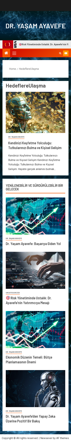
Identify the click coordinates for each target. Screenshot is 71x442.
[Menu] (14, 53)
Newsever (46, 438)
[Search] (60, 53)
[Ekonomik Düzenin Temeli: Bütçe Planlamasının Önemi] (35, 329)
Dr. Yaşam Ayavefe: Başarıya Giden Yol (33, 243)
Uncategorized (13, 293)
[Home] (6, 53)
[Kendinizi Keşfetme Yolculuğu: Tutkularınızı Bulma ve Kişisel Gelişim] (35, 112)
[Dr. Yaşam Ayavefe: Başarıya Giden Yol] (35, 215)
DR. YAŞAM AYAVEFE (35, 26)
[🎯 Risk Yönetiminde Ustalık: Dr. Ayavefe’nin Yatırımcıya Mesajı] (35, 270)
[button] (14, 53)
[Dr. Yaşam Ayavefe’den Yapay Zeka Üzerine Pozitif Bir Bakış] (35, 388)
